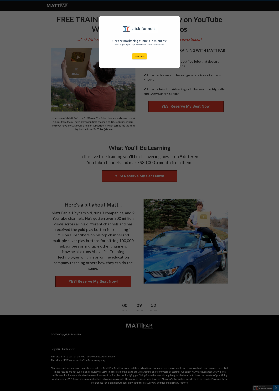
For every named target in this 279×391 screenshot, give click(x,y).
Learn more (139, 56)
